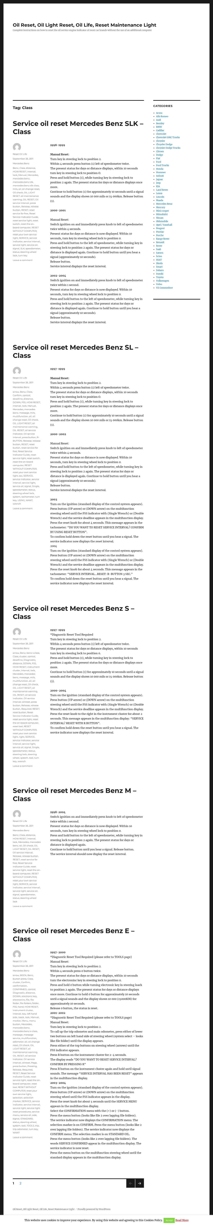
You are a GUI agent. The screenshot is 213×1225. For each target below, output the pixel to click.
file (27, 999)
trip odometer (20, 1129)
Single (35, 486)
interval (31, 171)
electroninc (19, 999)
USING (21, 500)
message (24, 412)
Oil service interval (23, 852)
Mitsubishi (162, 214)
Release (25, 206)
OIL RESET (28, 199)
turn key (22, 255)
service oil (32, 245)
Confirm (17, 395)
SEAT (159, 259)
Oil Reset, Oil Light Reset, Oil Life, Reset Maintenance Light (84, 25)
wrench (17, 503)
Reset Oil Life (20, 154)
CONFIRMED (20, 989)
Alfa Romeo (162, 116)
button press (19, 978)
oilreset (26, 701)
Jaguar (159, 179)
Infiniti (160, 176)
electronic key (29, 996)
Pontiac (160, 231)
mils (15, 189)
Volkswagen (162, 280)
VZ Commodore (164, 287)
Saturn (159, 252)
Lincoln (160, 196)
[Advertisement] (106, 75)
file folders (25, 1003)
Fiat (158, 158)
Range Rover (162, 238)
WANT (29, 500)
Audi (158, 120)
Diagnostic (29, 660)
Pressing (32, 1066)
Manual (22, 175)
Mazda (159, 200)
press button (29, 437)
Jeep (158, 182)
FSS (24, 402)
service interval (32, 241)
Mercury (160, 207)
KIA (158, 186)
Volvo (159, 284)
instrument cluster (23, 1010)
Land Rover (162, 189)
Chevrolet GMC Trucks (168, 137)
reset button (19, 712)
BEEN (23, 975)
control (26, 395)
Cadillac (160, 130)
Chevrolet (161, 134)
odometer (18, 1041)
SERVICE (23, 238)
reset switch (33, 458)
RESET (24, 210)
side (34, 1115)
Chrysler (160, 141)
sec (20, 475)
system (16, 496)
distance (30, 168)
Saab (158, 249)
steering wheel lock (23, 493)
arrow (16, 391)
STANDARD (26, 1118)
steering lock (20, 754)
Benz (15, 168)
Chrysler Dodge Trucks (168, 148)
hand (21, 1006)
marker (17, 1020)
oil (19, 189)
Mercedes (33, 175)
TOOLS (30, 1125)
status (16, 252)
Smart (159, 266)
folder (35, 1003)
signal (16, 248)
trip (37, 1125)
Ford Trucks (162, 165)
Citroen (160, 151)
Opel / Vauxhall (164, 224)
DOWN (17, 402)
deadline (18, 398)
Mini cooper (162, 210)
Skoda (159, 263)
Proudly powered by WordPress (94, 1209)
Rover (159, 245)
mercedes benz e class (25, 1031)
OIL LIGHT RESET (22, 423)
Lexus (159, 193)
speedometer (33, 248)
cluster (23, 656)
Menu (25, 1020)
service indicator (22, 479)
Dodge (159, 155)
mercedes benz (21, 178)
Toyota (159, 277)
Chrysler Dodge (164, 144)
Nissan (159, 217)
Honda (159, 169)
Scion (159, 256)
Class (22, 168)
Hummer (161, 172)
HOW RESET (19, 171)
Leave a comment (22, 260)
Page (34, 1062)
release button (30, 856)
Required (26, 708)
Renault (160, 242)
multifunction (20, 416)
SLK (22, 248)
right (21, 736)
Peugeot (160, 228)
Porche (160, 235)
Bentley (160, 123)
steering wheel (28, 1122)
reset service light (22, 220)
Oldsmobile (162, 221)
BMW (159, 127)
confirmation (20, 985)
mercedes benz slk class (26, 185)
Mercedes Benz (21, 163)
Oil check (18, 192)
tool (31, 757)
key (24, 1013)
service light (19, 245)
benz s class (33, 653)
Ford (158, 162)
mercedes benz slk (23, 182)
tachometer (27, 496)
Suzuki (159, 273)
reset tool (18, 726)
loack (21, 1017)
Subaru (160, 270)
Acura (159, 113)
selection (18, 1097)
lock (15, 175)
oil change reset (30, 189)
